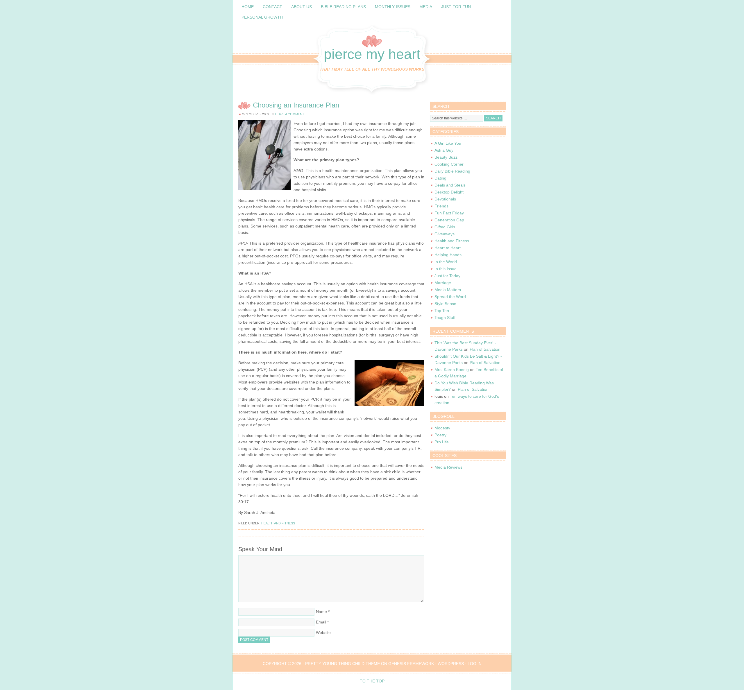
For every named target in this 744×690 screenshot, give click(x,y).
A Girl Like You (447, 143)
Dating (440, 178)
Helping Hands (448, 254)
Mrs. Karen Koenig (451, 369)
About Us (301, 6)
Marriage (442, 282)
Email (321, 622)
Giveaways (444, 234)
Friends (441, 206)
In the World (445, 261)
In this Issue (445, 268)
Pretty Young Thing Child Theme (342, 663)
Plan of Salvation (485, 349)
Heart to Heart (447, 247)
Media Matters (447, 289)
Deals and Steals (450, 185)
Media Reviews (448, 467)
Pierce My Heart (372, 54)
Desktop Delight (449, 192)
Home (248, 6)
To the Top (372, 681)
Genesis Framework (411, 663)
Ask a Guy (443, 150)
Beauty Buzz (445, 157)
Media (425, 6)
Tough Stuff (444, 317)
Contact (272, 6)
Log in (475, 663)
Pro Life (441, 442)
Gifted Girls (444, 227)
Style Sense (445, 303)
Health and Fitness (278, 523)
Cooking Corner (449, 164)
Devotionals (445, 199)
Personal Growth (262, 17)
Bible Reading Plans (343, 6)
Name (321, 611)
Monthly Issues (392, 6)
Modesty (442, 428)
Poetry (440, 435)
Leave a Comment (289, 114)
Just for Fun (456, 6)
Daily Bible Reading (452, 171)
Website (323, 632)
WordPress (451, 663)
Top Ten (441, 310)
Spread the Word (450, 296)
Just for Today (447, 275)
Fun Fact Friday (449, 213)
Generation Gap (449, 220)
